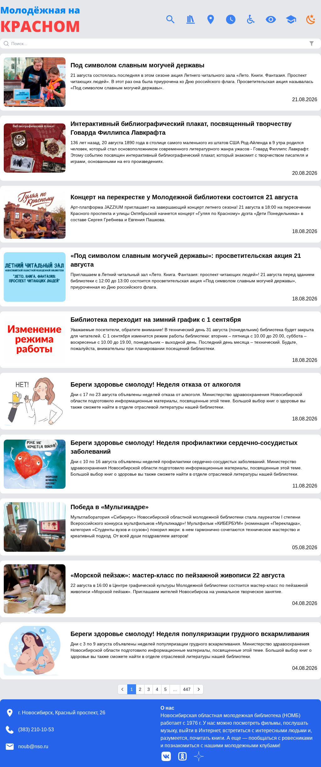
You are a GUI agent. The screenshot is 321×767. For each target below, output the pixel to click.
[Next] (198, 689)
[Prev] (123, 689)
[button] (311, 44)
